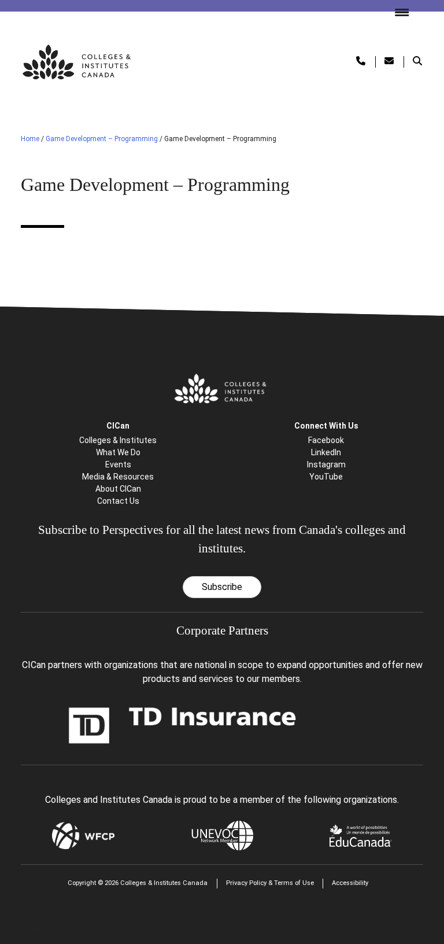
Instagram (326, 464)
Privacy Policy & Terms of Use (270, 883)
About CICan (118, 488)
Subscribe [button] (222, 586)
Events (118, 464)
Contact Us (118, 501)
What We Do (118, 452)
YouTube (326, 476)
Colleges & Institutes (118, 440)
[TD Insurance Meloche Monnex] (182, 724)
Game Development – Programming (102, 139)
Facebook (326, 440)
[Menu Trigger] (397, 11)
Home (30, 139)
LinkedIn (326, 452)
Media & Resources (118, 476)
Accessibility (350, 883)
